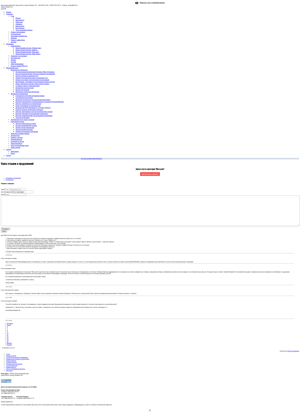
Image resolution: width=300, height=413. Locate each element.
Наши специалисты (16, 143)
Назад (9, 325)
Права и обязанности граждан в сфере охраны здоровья (32, 84)
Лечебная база (15, 135)
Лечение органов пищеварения (25, 128)
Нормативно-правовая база (19, 36)
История (18, 18)
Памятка (8, 12)
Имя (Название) (6, 192)
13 (7, 338)
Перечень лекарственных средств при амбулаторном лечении (34, 112)
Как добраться (20, 28)
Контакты (13, 42)
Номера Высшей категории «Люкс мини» (27, 52)
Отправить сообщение (13, 178)
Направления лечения (17, 122)
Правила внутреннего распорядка (17, 359)
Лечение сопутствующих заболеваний (27, 132)
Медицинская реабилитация (19, 94)
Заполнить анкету (150, 174)
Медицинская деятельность (19, 70)
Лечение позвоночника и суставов (26, 124)
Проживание (10, 44)
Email (3, 194)
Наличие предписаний (22, 90)
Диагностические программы (24, 130)
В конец (9, 345)
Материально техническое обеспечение (27, 92)
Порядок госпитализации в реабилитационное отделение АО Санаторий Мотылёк (40, 102)
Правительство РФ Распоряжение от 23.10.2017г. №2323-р (33, 108)
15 (7, 341)
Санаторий (9, 14)
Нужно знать (19, 22)
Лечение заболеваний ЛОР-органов (26, 126)
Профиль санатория (17, 137)
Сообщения (10, 180)
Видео (13, 153)
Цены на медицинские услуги (20, 145)
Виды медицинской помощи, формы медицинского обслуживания (35, 74)
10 (7, 333)
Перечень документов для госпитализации (28, 104)
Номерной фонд (15, 46)
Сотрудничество (16, 34)
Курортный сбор (15, 58)
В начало (10, 323)
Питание (13, 60)
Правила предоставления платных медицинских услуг (32, 78)
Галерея (8, 149)
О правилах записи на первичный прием (27, 86)
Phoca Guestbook (293, 351)
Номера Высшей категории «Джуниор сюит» (28, 48)
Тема (2, 189)
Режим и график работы (18, 40)
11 (7, 335)
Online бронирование (17, 64)
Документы (19, 24)
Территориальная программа (24, 98)
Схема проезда (11, 362)
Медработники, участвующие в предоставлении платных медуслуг (35, 82)
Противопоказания (16, 139)
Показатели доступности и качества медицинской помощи (33, 100)
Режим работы (11, 367)
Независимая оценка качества (25, 88)
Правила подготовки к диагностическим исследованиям (32, 80)
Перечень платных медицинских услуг (27, 76)
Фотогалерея (15, 151)
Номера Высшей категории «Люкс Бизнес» (28, 54)
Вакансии (14, 38)
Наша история (11, 356)
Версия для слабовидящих (152, 3)
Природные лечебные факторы (20, 134)
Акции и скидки (15, 147)
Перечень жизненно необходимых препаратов (29, 110)
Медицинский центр (12, 68)
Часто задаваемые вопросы (24, 30)
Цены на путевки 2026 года (19, 66)
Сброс (4, 231)
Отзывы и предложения (18, 32)
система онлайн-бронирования (91, 158)
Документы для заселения (19, 56)
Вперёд (9, 343)
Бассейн (13, 62)
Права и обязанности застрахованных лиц (28, 106)
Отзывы (8, 155)
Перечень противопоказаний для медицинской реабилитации (34, 116)
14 (7, 340)
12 (7, 336)
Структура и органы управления (17, 357)
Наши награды (20, 26)
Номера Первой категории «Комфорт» (27, 50)
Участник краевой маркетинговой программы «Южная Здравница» (35, 72)
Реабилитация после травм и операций (22, 120)
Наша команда (20, 20)
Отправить (5, 229)
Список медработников (22, 118)
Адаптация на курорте (17, 141)
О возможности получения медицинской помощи (30, 96)
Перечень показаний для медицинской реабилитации (32, 114)
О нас (12, 16)
